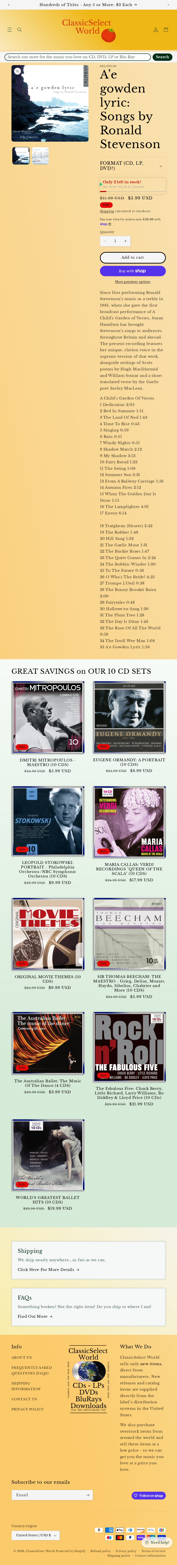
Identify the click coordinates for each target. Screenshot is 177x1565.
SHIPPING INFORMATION (26, 1386)
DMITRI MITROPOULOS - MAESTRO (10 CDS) (48, 762)
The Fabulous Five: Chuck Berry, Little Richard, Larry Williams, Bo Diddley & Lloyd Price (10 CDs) (129, 1093)
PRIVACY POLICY (27, 1409)
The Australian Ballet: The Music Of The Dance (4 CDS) (47, 1083)
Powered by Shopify (71, 1551)
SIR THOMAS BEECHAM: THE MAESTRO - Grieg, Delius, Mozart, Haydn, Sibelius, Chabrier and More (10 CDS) (129, 983)
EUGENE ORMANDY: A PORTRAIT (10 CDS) (129, 762)
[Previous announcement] (8, 4)
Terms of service (153, 1551)
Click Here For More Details (46, 1269)
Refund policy (100, 1551)
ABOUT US (21, 1358)
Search (162, 57)
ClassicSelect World (40, 1551)
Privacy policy (126, 1551)
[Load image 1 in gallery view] (21, 155)
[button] (9, 30)
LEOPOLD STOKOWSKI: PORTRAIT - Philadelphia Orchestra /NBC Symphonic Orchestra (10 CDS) (47, 869)
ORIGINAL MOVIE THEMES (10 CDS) (48, 979)
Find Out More (33, 1316)
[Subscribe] (88, 1495)
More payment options (133, 281)
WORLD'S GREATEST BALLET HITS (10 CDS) (48, 1200)
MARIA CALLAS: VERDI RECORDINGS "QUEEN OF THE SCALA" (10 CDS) (129, 869)
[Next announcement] (168, 4)
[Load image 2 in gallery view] (40, 155)
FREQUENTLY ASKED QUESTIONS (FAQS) (31, 1370)
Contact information (150, 1555)
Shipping (107, 211)
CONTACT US (24, 1399)
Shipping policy (118, 1555)
